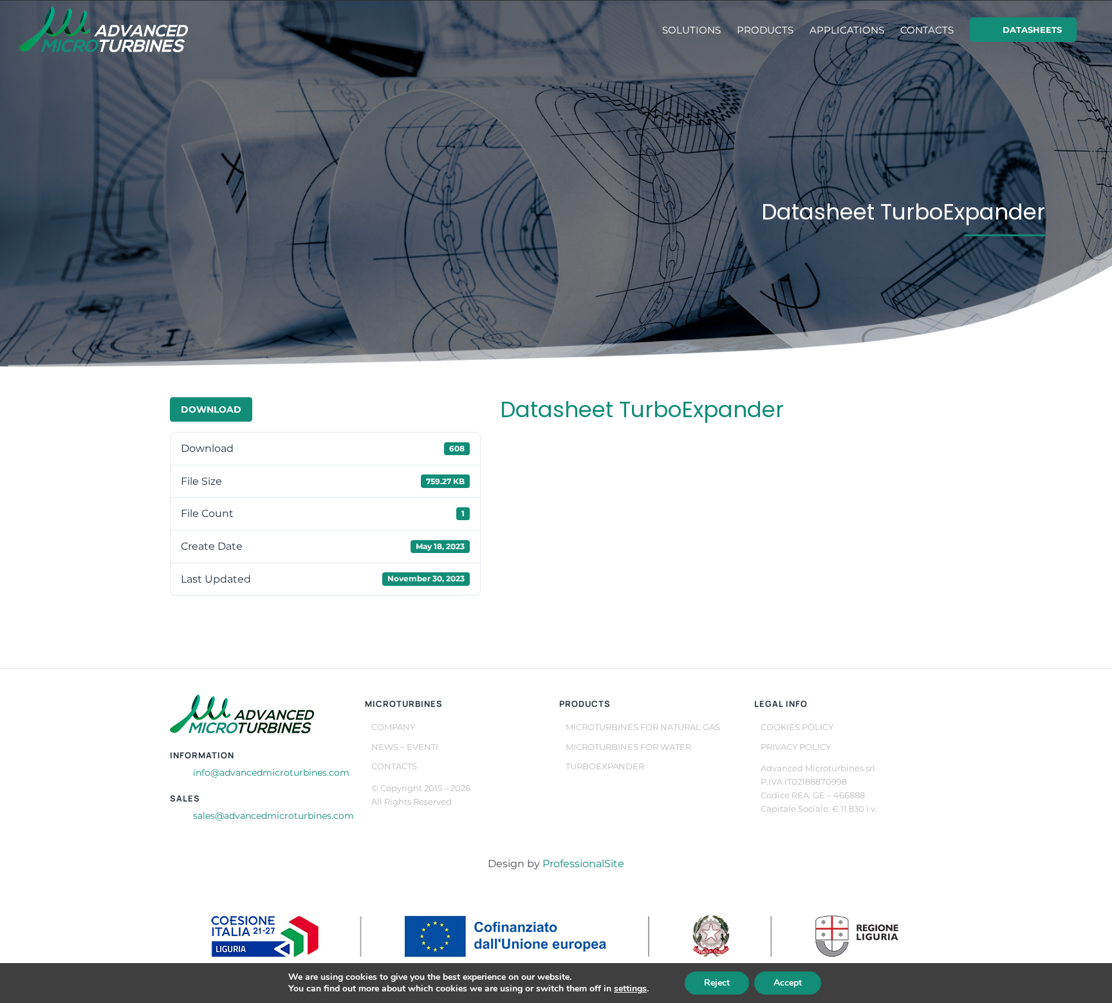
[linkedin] (375, 822)
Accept (788, 983)
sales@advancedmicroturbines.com (273, 815)
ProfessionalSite (583, 864)
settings (630, 989)
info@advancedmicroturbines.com (271, 772)
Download (211, 409)
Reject (717, 983)
